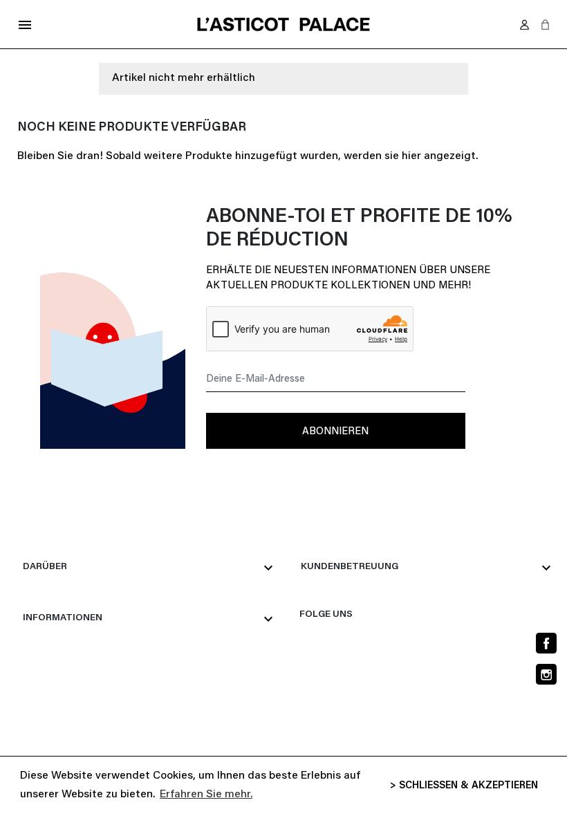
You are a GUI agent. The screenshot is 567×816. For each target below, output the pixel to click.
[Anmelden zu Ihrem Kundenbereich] (524, 24)
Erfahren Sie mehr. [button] (206, 794)
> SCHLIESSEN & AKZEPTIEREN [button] (464, 786)
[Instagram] (546, 674)
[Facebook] (546, 643)
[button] (545, 24)
